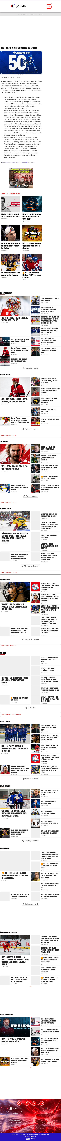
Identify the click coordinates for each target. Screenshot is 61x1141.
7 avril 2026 (14, 702)
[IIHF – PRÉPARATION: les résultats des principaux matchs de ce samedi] (35, 310)
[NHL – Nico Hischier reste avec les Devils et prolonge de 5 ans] (35, 886)
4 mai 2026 (44, 683)
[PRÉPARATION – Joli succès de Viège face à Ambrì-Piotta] (5, 361)
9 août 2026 (5, 818)
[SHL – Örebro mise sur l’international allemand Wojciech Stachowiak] (35, 341)
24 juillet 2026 (5, 685)
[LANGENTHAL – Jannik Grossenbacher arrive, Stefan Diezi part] (35, 546)
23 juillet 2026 (45, 625)
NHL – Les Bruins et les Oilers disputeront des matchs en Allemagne (31, 245)
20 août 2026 (45, 404)
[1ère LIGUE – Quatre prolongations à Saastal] (35, 813)
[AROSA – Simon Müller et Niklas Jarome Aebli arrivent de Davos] (5, 488)
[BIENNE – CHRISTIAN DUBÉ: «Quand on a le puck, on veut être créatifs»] (35, 391)
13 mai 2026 (45, 672)
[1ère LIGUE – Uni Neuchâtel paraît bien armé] (35, 803)
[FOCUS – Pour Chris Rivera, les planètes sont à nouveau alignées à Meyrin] (5, 833)
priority (28, 162)
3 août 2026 (44, 591)
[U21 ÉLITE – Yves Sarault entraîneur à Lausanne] (35, 670)
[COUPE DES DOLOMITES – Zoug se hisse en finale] (35, 300)
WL (24, 14)
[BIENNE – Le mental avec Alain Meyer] (35, 421)
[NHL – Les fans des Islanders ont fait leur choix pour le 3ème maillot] (35, 1041)
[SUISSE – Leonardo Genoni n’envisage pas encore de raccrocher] (35, 970)
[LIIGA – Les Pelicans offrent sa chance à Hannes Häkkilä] (5, 341)
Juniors (36, 14)
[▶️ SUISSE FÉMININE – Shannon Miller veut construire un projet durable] (35, 960)
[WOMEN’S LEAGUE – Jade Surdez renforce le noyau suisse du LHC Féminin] (35, 631)
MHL (27, 14)
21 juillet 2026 (45, 561)
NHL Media (17, 162)
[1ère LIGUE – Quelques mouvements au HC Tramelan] (35, 823)
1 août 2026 (44, 860)
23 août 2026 (5, 322)
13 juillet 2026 (45, 835)
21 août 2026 (45, 385)
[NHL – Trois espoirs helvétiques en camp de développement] (35, 896)
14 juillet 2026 (15, 836)
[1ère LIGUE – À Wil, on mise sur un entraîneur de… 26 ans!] (35, 833)
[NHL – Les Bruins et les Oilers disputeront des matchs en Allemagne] (5, 1061)
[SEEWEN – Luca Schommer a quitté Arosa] (35, 537)
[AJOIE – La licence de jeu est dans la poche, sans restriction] (35, 401)
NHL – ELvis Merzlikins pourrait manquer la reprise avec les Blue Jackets (10, 245)
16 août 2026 (45, 480)
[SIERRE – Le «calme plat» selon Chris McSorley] (35, 448)
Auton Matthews (6, 162)
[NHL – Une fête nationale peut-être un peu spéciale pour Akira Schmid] (35, 876)
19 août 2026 (45, 423)
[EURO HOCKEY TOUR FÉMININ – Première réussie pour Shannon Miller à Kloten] (35, 950)
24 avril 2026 (45, 692)
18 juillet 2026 (45, 796)
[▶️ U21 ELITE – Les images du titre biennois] (5, 699)
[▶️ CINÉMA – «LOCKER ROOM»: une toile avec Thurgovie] (35, 478)
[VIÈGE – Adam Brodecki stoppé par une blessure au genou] (15, 454)
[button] (49, 6)
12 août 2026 (5, 880)
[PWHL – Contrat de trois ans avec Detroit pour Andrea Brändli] (35, 748)
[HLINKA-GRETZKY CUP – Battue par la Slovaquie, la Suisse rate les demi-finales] (5, 980)
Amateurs (31, 14)
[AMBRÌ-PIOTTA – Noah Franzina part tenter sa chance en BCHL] (35, 690)
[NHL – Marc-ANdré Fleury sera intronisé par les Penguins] (35, 1061)
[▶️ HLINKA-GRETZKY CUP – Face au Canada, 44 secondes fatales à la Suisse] (35, 980)
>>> (30, 986)
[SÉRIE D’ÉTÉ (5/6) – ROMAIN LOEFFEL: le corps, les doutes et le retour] (35, 381)
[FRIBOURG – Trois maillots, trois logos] (35, 411)
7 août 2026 (44, 530)
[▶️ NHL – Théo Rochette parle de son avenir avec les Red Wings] (35, 866)
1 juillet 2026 (45, 889)
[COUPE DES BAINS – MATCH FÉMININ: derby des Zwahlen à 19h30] (35, 351)
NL (18, 14)
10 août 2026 (5, 543)
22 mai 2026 (45, 663)
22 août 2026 (45, 325)
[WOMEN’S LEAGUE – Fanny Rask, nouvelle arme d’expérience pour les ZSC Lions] (15, 592)
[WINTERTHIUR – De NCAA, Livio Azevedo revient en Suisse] (35, 516)
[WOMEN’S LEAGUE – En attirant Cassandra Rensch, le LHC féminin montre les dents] (5, 631)
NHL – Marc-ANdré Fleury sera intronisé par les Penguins (10, 274)
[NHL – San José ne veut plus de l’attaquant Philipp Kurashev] (5, 896)
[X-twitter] (34, 1103)
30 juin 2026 (14, 898)
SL (21, 14)
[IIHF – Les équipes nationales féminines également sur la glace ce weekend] (35, 331)
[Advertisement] (30, 33)
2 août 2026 (14, 560)
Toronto (32, 162)
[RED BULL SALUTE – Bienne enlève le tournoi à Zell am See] (15, 306)
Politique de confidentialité (15, 1122)
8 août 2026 (44, 518)
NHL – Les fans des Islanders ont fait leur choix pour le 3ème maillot (31, 216)
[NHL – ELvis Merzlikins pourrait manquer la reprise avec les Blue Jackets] (35, 1051)
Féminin (41, 14)
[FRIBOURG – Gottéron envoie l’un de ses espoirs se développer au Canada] (15, 666)
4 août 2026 (44, 983)
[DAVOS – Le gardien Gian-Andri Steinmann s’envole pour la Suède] (35, 660)
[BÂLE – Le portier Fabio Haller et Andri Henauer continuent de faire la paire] (35, 488)
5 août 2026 (44, 550)
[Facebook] (19, 1103)
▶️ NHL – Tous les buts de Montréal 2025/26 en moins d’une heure (31, 275)
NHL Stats (23, 162)
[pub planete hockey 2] (21, 178)
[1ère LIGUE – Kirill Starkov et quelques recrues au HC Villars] (35, 793)
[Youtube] (41, 1103)
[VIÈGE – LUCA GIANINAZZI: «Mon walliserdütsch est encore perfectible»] (35, 468)
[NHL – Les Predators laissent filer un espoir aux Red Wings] (35, 1031)
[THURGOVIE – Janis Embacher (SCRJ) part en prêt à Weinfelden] (35, 458)
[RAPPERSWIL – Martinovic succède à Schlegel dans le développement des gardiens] (35, 680)
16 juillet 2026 (45, 805)
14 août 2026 (14, 491)
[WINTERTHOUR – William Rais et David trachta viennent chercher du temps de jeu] (5, 556)
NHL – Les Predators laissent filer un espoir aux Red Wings (10, 215)
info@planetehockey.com (14, 1120)
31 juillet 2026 (45, 614)
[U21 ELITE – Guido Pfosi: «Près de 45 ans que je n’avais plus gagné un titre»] (35, 699)
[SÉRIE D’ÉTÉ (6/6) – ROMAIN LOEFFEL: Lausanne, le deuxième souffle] (5, 351)
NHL (13, 162)
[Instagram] (27, 1103)
